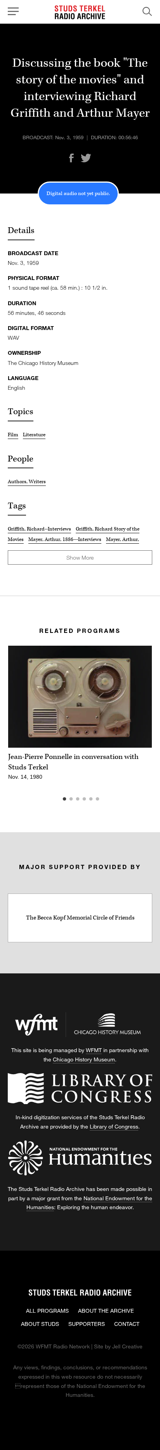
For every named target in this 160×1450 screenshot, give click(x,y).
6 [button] (109, 799)
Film (13, 434)
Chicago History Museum (84, 1059)
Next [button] (136, 697)
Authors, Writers (27, 481)
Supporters (86, 1323)
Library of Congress (114, 1126)
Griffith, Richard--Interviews (39, 528)
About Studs (40, 1323)
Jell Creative (127, 1346)
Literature (34, 434)
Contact (126, 1323)
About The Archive (106, 1310)
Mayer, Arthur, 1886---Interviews (64, 539)
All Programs (47, 1310)
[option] (80, 717)
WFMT (94, 1050)
